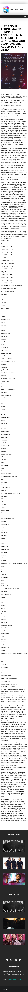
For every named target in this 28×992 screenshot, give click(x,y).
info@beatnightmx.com (15, 979)
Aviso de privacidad (7, 981)
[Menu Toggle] (25, 16)
